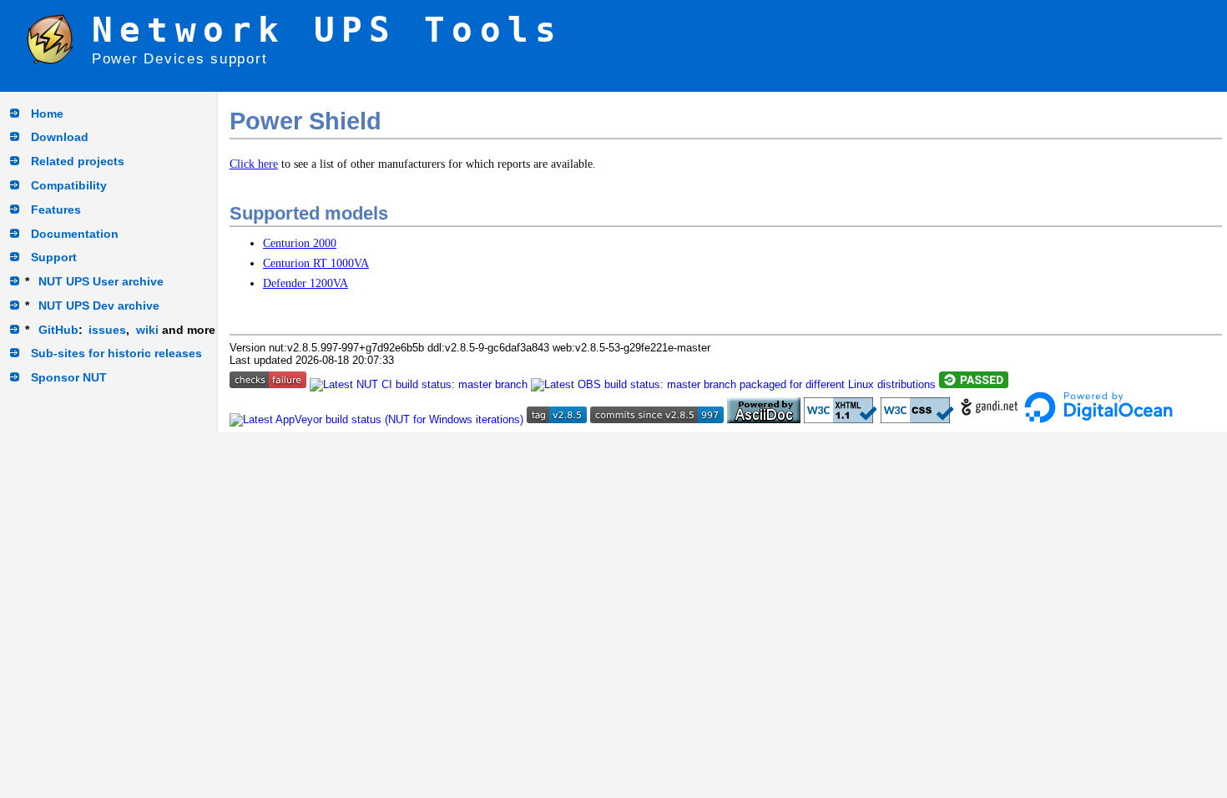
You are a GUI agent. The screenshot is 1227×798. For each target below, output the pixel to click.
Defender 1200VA (305, 283)
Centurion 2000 (299, 243)
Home (47, 113)
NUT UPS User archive (101, 281)
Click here (254, 163)
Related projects (77, 161)
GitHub (58, 329)
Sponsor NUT (69, 377)
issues (107, 329)
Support (54, 257)
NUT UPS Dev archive (98, 305)
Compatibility (69, 185)
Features (56, 209)
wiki (147, 329)
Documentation (75, 233)
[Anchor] (400, 211)
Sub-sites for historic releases (116, 353)
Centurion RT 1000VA (316, 263)
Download (59, 137)
